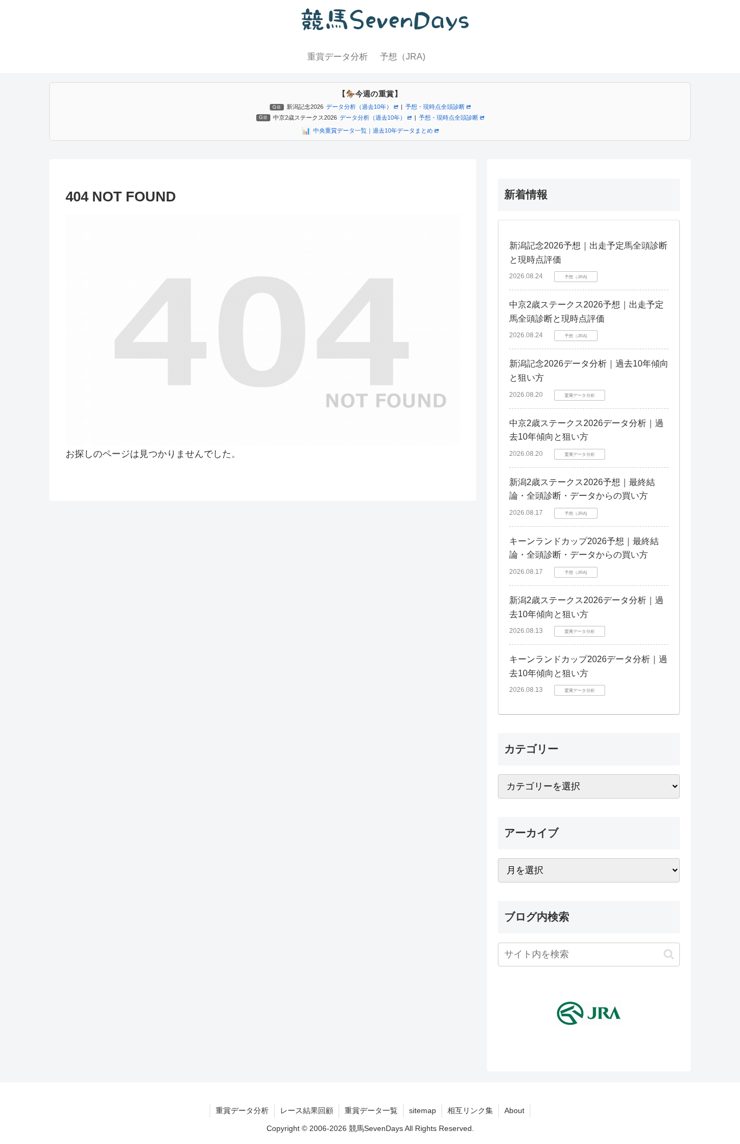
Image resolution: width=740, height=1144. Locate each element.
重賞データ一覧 (371, 1110)
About (514, 1110)
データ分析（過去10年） (359, 106)
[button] (668, 954)
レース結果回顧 (306, 1110)
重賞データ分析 (242, 1110)
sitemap (422, 1110)
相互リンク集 (470, 1110)
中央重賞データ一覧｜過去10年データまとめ (373, 130)
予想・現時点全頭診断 (435, 106)
